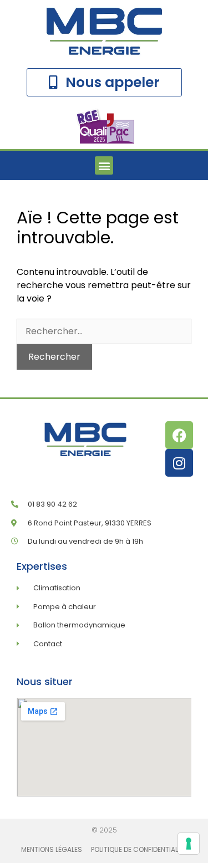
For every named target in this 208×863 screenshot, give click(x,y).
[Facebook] (179, 435)
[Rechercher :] (104, 331)
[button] (104, 165)
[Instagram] (179, 463)
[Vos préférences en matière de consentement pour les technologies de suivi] (188, 843)
